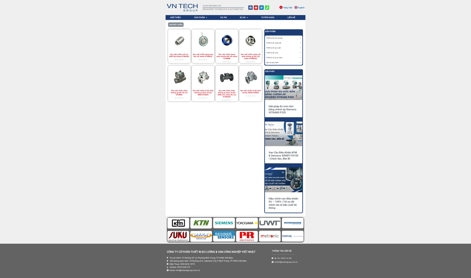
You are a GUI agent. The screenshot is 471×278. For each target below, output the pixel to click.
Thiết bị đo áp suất (273, 48)
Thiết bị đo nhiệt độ (273, 43)
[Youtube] (256, 7)
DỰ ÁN (223, 17)
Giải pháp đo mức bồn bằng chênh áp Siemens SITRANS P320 (282, 109)
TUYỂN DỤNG (267, 17)
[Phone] (267, 7)
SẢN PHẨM (199, 17)
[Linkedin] (261, 7)
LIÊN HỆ (291, 17)
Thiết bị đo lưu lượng (274, 38)
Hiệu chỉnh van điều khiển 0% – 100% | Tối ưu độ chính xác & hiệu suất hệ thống (283, 203)
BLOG (243, 17)
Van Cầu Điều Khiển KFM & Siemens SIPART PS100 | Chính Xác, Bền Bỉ (283, 155)
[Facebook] (250, 7)
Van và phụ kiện (272, 62)
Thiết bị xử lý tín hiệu (274, 58)
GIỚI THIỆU (175, 17)
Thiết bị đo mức (272, 53)
